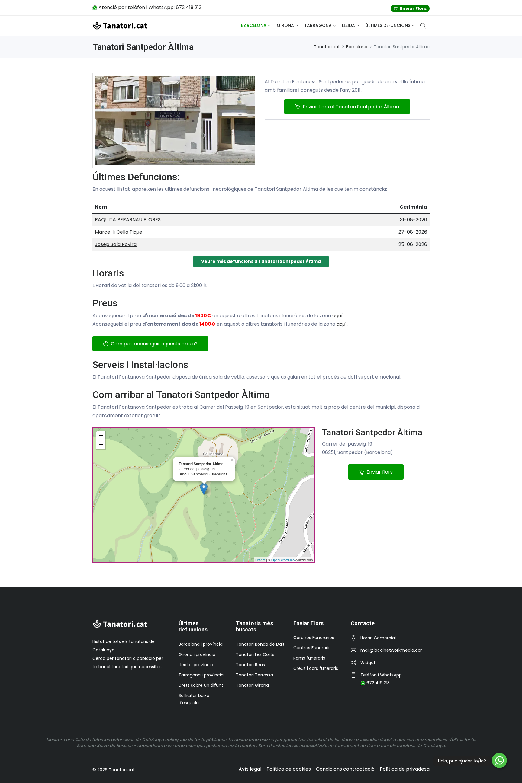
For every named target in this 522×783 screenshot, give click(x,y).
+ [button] (101, 435)
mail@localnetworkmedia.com (391, 650)
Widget (367, 663)
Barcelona (253, 25)
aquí (337, 315)
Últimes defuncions (387, 25)
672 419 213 (377, 683)
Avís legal (250, 768)
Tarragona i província (201, 675)
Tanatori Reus (250, 665)
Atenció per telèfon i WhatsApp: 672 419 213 (149, 7)
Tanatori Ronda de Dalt (260, 644)
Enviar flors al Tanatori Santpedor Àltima (350, 106)
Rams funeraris (309, 658)
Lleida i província (196, 665)
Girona (285, 25)
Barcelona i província (201, 644)
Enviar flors (379, 471)
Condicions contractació (345, 768)
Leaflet (260, 559)
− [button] (101, 445)
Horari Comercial (378, 638)
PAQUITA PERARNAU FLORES (128, 219)
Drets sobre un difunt (201, 685)
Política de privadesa (405, 768)
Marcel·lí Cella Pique (118, 232)
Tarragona (318, 25)
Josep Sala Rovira (116, 244)
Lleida (348, 25)
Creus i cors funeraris (315, 668)
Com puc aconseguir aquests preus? (154, 343)
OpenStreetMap (283, 559)
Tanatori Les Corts (255, 654)
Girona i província (197, 654)
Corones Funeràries (313, 637)
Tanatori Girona (252, 685)
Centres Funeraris (311, 648)
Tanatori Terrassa (254, 675)
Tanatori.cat (327, 47)
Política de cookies (288, 768)
